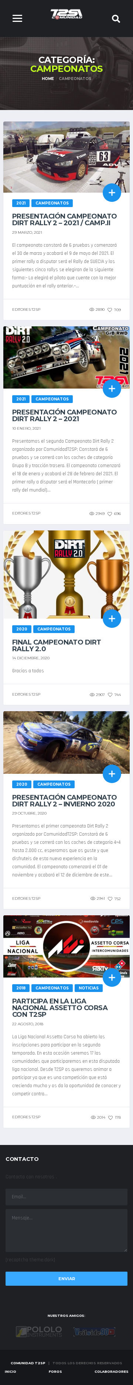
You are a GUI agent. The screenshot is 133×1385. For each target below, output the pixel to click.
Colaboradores (112, 1371)
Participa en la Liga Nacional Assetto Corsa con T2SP (60, 1008)
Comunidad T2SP (28, 1363)
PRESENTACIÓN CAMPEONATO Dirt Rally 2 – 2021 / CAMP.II (64, 219)
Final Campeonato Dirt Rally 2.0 (56, 645)
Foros (55, 1371)
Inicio (10, 1371)
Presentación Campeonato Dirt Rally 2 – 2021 (64, 415)
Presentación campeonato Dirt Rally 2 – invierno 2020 (64, 800)
